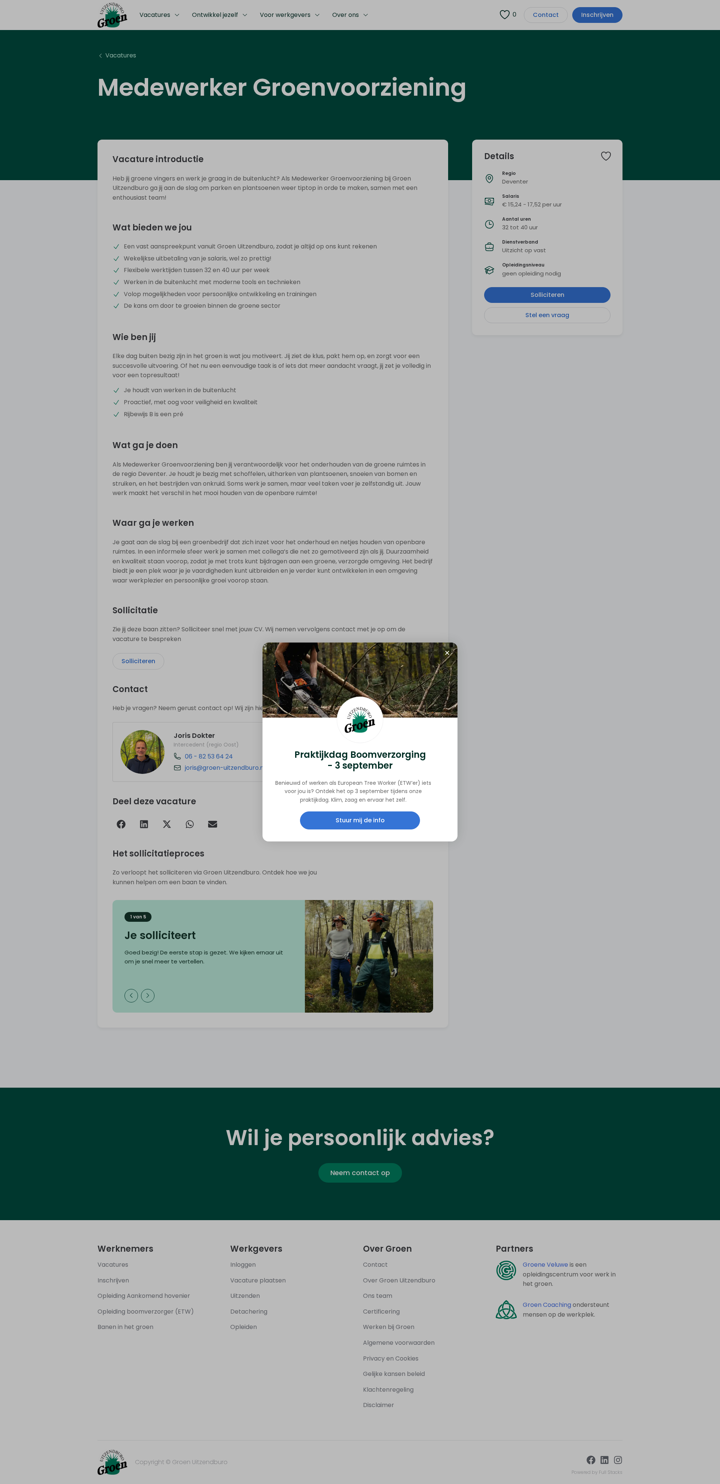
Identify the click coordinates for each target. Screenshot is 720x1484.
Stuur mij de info (360, 820)
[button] (447, 653)
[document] (360, 742)
